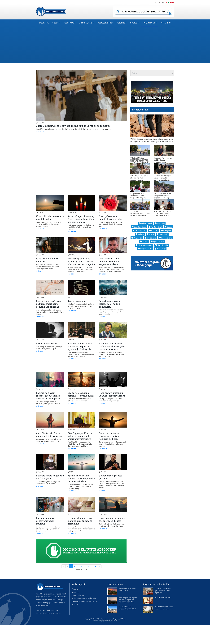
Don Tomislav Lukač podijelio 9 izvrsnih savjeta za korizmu (109, 261)
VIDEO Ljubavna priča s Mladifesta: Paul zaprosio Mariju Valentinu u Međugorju (139, 179)
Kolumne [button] (121, 23)
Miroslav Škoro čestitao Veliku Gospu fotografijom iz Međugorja (163, 161)
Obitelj (151, 234)
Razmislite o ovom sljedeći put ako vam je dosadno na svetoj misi (48, 395)
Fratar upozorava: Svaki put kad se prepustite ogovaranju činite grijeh (80, 346)
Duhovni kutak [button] (148, 23)
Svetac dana (151, 238)
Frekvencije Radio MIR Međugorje (84, 601)
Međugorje (167, 230)
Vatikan (145, 241)
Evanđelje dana (140, 227)
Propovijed (138, 238)
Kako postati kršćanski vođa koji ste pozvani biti (112, 394)
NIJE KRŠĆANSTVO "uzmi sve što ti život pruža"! (164, 608)
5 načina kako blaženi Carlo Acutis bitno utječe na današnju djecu (112, 346)
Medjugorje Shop (105, 23)
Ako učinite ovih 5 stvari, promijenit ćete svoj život (49, 434)
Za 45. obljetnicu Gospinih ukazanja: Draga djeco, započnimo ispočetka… (128, 600)
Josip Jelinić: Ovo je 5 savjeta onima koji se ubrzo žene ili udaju (73, 125)
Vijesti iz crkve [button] (85, 23)
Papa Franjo (163, 234)
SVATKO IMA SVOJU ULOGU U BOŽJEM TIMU (127, 608)
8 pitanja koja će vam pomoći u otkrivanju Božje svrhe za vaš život (81, 478)
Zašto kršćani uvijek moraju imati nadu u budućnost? (109, 304)
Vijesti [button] (55, 23)
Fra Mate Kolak (156, 227)
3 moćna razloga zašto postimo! (110, 477)
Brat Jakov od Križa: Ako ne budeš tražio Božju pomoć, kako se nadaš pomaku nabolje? (48, 305)
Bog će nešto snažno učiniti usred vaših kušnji (81, 394)
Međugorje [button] (69, 23)
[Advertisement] (109, 44)
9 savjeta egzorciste (78, 301)
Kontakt (75, 604)
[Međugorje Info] (51, 11)
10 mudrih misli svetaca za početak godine (50, 217)
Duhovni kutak (146, 223)
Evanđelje (161, 223)
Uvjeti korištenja (78, 595)
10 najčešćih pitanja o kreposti (47, 260)
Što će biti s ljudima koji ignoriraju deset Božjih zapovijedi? (163, 590)
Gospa (169, 227)
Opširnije (39, 132)
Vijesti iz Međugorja (145, 245)
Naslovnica (44, 23)
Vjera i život (166, 23)
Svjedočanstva (166, 238)
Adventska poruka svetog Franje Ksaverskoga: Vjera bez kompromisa (81, 219)
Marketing (75, 592)
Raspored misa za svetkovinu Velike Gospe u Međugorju (138, 195)
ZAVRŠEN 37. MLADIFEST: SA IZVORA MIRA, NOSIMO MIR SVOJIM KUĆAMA (140, 214)
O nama (75, 589)
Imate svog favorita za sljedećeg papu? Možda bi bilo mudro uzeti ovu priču (81, 261)
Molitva (141, 234)
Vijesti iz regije (162, 245)
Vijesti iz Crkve (158, 241)
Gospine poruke (140, 230)
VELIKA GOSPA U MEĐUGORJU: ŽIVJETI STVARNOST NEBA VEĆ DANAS (139, 161)
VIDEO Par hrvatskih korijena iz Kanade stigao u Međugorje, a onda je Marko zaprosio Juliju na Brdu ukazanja (163, 197)
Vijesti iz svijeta (146, 249)
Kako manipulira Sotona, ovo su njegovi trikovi (112, 519)
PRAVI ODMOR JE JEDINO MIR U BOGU (128, 589)
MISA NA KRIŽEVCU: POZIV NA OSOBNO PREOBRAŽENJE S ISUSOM (162, 214)
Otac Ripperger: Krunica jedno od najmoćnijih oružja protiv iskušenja (80, 436)
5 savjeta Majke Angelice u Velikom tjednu (50, 477)
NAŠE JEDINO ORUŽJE (163, 598)
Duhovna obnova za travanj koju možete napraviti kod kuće (109, 436)
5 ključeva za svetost (47, 343)
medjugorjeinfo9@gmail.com (108, 621)
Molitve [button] (133, 23)
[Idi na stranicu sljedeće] (95, 566)
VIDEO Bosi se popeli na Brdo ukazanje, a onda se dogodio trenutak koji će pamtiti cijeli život (151, 140)
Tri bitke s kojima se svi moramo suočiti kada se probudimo (80, 520)
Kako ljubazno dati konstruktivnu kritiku (110, 217)
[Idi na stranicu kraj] (99, 566)
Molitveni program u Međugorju (84, 598)
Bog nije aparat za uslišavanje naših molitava (45, 520)
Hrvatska (154, 230)
